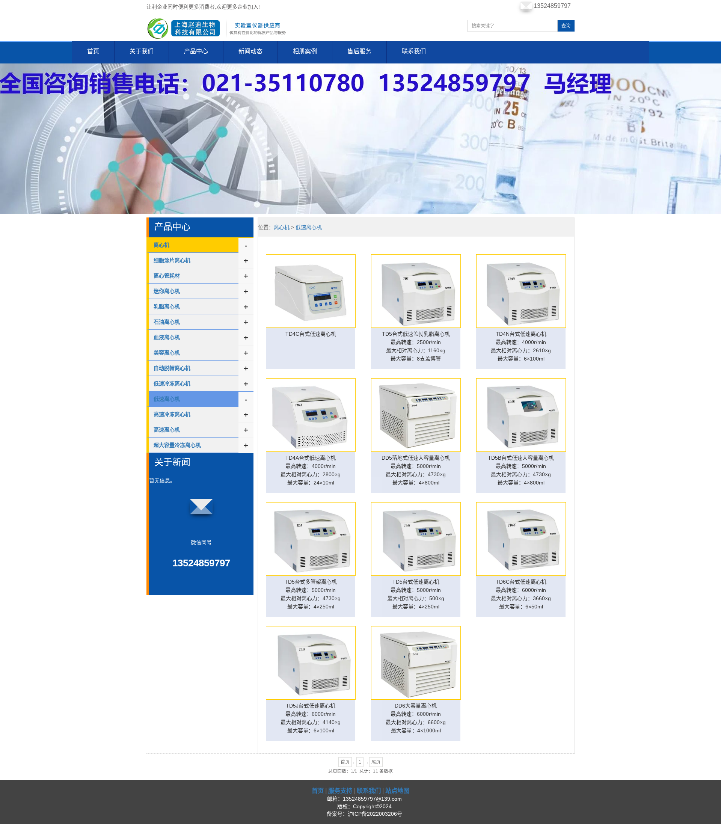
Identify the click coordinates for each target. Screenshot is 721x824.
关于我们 (142, 51)
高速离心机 (167, 430)
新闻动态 (250, 51)
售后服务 (359, 51)
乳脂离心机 (167, 306)
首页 (93, 51)
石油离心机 (167, 322)
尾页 (375, 762)
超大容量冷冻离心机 (177, 445)
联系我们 (414, 51)
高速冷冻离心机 (172, 414)
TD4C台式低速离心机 (310, 334)
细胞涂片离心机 (172, 260)
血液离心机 (167, 337)
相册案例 (305, 51)
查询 (565, 26)
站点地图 (397, 790)
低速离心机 (309, 227)
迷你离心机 (167, 291)
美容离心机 (167, 353)
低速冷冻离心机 (172, 383)
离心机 (161, 245)
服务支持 (340, 790)
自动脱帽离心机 (172, 368)
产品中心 (196, 51)
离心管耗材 (167, 276)
